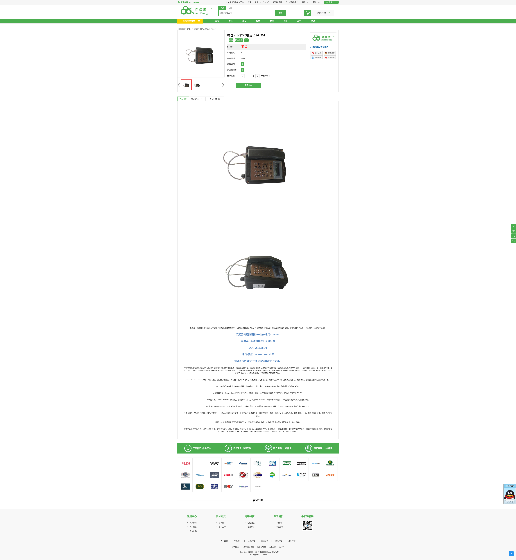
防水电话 (238, 40)
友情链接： (236, 547)
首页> (189, 29)
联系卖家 (331, 53)
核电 (258, 21)
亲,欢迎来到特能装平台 (235, 2)
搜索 (280, 13)
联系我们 (237, 541)
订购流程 (251, 523)
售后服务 (193, 523)
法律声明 (251, 541)
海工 (299, 21)
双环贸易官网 (248, 547)
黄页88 (281, 547)
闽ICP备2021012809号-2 (259, 555)
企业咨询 (279, 527)
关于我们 (224, 541)
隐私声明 (278, 541)
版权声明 (292, 541)
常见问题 (193, 531)
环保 (244, 21)
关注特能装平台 (292, 2)
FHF (246, 40)
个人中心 (265, 2)
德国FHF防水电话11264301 (205, 29)
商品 (222, 8)
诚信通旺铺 (261, 547)
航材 (272, 21)
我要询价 (248, 85)
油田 (285, 21)
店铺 (230, 8)
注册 (257, 2)
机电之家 (272, 547)
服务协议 (264, 541)
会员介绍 (251, 527)
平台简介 (279, 523)
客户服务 (193, 527)
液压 (231, 21)
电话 (231, 40)
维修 (313, 21)
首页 (217, 21)
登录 (249, 2)
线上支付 (222, 523)
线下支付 (222, 527)
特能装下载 (277, 2)
